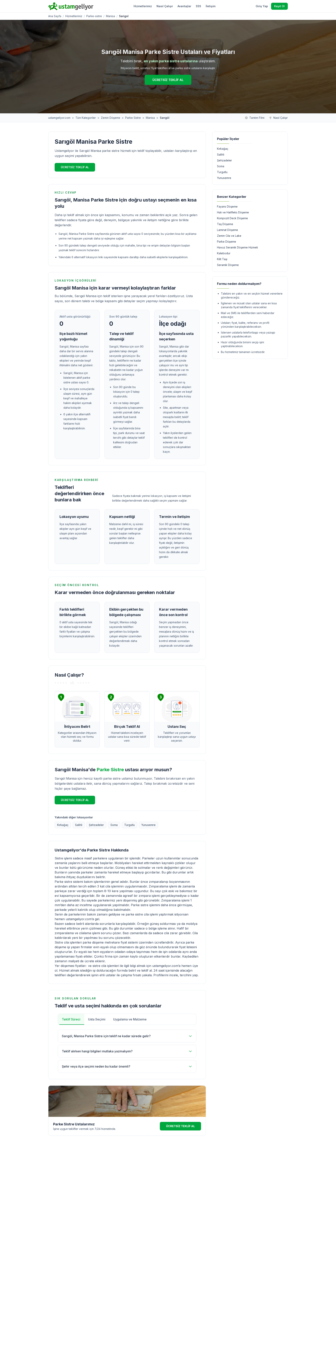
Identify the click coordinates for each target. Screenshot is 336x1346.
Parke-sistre (94, 16)
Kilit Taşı (222, 259)
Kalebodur (223, 253)
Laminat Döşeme (227, 230)
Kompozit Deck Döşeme (232, 218)
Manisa (110, 16)
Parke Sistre (133, 117)
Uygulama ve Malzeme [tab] (130, 1019)
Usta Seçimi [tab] (96, 1019)
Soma (114, 825)
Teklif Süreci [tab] (71, 1019)
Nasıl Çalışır (165, 6)
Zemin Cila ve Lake (229, 235)
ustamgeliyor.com (59, 117)
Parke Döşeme (226, 241)
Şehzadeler (96, 825)
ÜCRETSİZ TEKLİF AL (168, 80)
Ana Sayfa (54, 16)
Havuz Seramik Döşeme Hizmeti (237, 247)
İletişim (210, 6)
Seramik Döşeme (228, 265)
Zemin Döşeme (110, 117)
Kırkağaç (62, 825)
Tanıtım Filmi (256, 117)
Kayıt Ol (279, 6)
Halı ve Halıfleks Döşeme (233, 212)
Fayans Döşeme (227, 206)
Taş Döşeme (225, 224)
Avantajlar (184, 6)
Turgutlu (129, 825)
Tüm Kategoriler (85, 117)
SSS (198, 6)
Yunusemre (148, 825)
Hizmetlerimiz (143, 6)
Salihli (78, 825)
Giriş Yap (262, 6)
